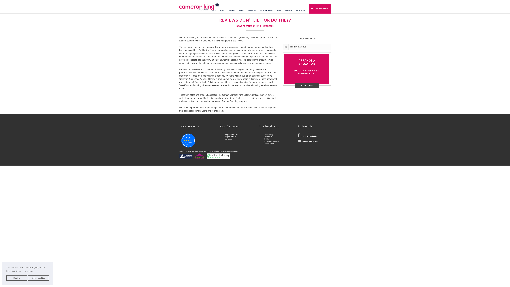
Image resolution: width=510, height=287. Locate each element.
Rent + (241, 11)
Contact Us (300, 11)
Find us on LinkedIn (310, 141)
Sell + (213, 11)
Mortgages (252, 11)
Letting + (231, 11)
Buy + (222, 11)
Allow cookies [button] (38, 278)
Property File (325, 2)
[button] (320, 9)
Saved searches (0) (310, 2)
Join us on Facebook (309, 136)
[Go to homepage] (199, 5)
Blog (279, 11)
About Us (288, 11)
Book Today (307, 85)
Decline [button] (16, 278)
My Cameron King (275, 2)
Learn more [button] (28, 271)
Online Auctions (266, 11)
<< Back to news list (307, 39)
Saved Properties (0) (292, 2)
